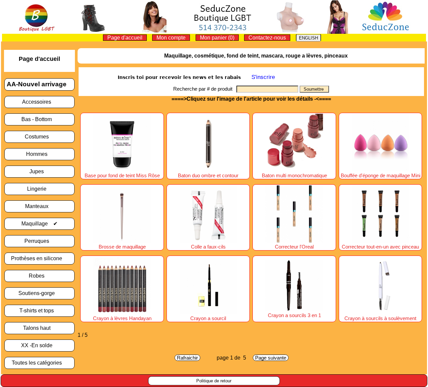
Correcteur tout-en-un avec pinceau (380, 247)
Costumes (39, 136)
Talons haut (39, 328)
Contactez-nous (267, 37)
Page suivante (270, 358)
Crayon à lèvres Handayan (122, 318)
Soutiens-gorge (39, 293)
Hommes (39, 154)
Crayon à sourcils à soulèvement (380, 318)
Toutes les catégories (39, 363)
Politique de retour (213, 380)
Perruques (39, 241)
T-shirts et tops (39, 310)
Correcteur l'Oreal (294, 247)
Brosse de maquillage (122, 247)
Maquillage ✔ (39, 223)
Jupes (39, 171)
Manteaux (39, 206)
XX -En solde (39, 345)
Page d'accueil (124, 37)
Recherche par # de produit (204, 89)
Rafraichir (187, 358)
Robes (39, 276)
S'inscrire (263, 77)
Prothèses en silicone (39, 258)
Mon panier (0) (217, 37)
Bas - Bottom (39, 119)
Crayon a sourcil (208, 318)
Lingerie (39, 189)
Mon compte (171, 37)
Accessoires (39, 102)
